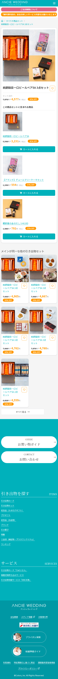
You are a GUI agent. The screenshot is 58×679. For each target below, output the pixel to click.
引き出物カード (7, 500)
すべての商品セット (14, 21)
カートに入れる (30, 149)
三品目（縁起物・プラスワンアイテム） (18, 539)
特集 (3, 534)
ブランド (5, 524)
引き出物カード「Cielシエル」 (14, 570)
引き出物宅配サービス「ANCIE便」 (16, 579)
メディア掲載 (26, 617)
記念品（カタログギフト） (12, 510)
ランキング (6, 544)
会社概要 (14, 617)
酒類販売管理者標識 (46, 662)
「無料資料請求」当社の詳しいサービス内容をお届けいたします (29, 14)
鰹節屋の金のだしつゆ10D (15, 223)
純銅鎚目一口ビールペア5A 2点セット (10, 392)
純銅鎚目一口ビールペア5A (16, 136)
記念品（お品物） (8, 520)
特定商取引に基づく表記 (24, 662)
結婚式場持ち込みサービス (12, 575)
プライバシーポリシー (27, 668)
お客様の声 (43, 617)
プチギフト (6, 515)
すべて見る (21, 411)
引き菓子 (5, 529)
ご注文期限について (29, 9)
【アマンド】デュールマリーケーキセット (23, 179)
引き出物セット (7, 505)
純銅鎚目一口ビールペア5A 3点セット (17, 24)
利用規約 (7, 662)
